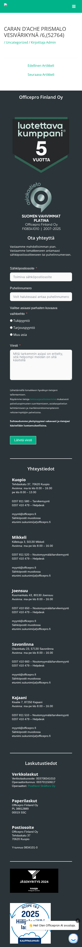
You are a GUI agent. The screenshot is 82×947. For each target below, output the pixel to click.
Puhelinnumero (21, 288)
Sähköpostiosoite (22, 268)
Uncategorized (17, 42)
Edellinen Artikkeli (41, 65)
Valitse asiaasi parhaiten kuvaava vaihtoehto (33, 311)
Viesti (14, 345)
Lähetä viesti (23, 440)
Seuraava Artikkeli (41, 74)
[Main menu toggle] (74, 6)
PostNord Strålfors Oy (41, 785)
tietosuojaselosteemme (43, 399)
